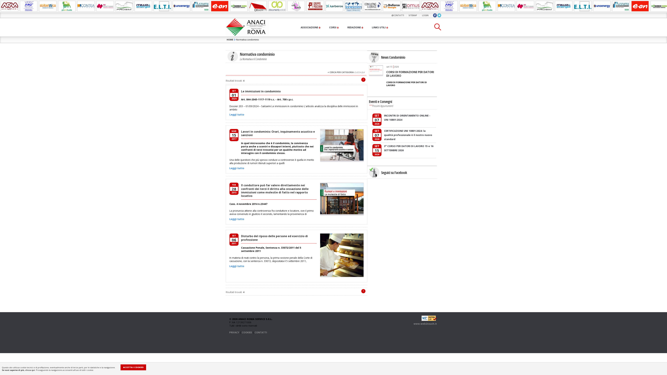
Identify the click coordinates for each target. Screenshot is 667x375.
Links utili (379, 27)
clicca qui (30, 370)
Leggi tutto (236, 114)
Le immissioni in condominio (261, 91)
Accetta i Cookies (133, 367)
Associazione (309, 27)
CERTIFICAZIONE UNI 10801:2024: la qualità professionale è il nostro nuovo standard (408, 135)
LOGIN (425, 15)
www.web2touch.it (425, 323)
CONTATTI (261, 332)
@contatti (398, 15)
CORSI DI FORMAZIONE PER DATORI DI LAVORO (410, 73)
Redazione (354, 27)
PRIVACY (234, 332)
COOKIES (247, 332)
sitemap (413, 15)
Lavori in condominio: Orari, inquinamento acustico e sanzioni (278, 133)
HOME (230, 39)
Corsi (332, 27)
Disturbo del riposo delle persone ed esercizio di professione (274, 237)
